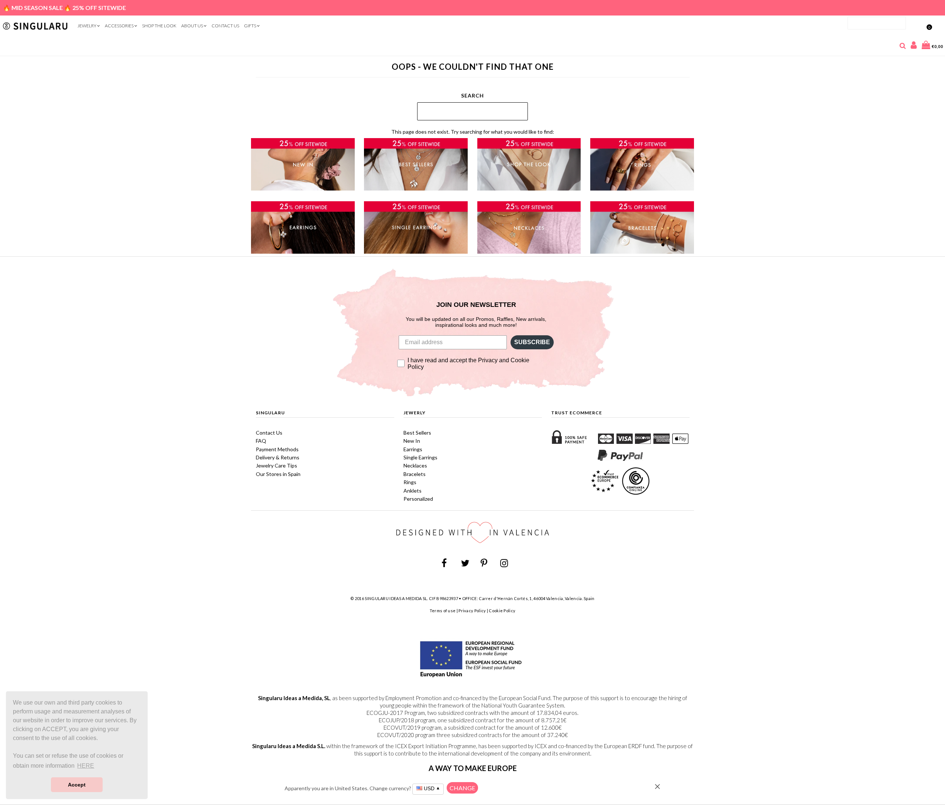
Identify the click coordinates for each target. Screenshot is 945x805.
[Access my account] (914, 46)
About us (192, 25)
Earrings (412, 449)
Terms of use (443, 610)
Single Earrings (420, 457)
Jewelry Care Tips (276, 465)
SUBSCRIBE (532, 342)
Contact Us (225, 25)
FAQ (261, 441)
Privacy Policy (472, 610)
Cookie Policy (502, 610)
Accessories (119, 25)
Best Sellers (417, 432)
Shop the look (159, 25)
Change (462, 787)
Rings (409, 482)
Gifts (250, 25)
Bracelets (414, 474)
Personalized (418, 499)
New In (411, 441)
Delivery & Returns (277, 457)
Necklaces (415, 465)
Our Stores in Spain (278, 474)
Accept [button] (77, 785)
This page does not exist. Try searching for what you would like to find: (472, 132)
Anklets (412, 490)
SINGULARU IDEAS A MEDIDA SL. (396, 598)
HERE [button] (85, 766)
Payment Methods (277, 449)
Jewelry (87, 25)
